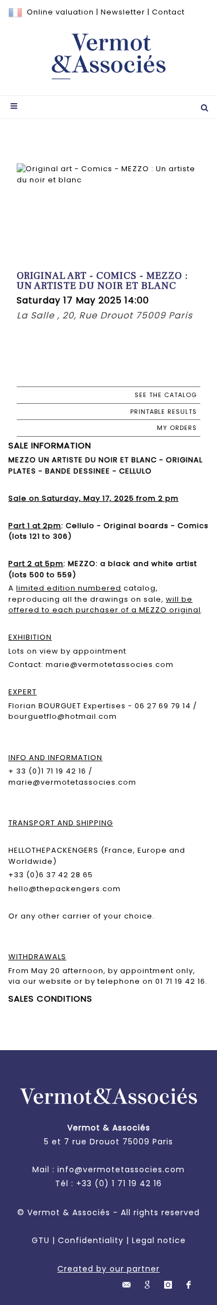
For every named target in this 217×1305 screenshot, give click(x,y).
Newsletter (123, 12)
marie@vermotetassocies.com (72, 782)
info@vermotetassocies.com (121, 1169)
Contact (168, 12)
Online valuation (60, 12)
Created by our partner (108, 1268)
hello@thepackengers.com (64, 888)
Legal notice (159, 1240)
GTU (41, 1240)
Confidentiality (91, 1240)
